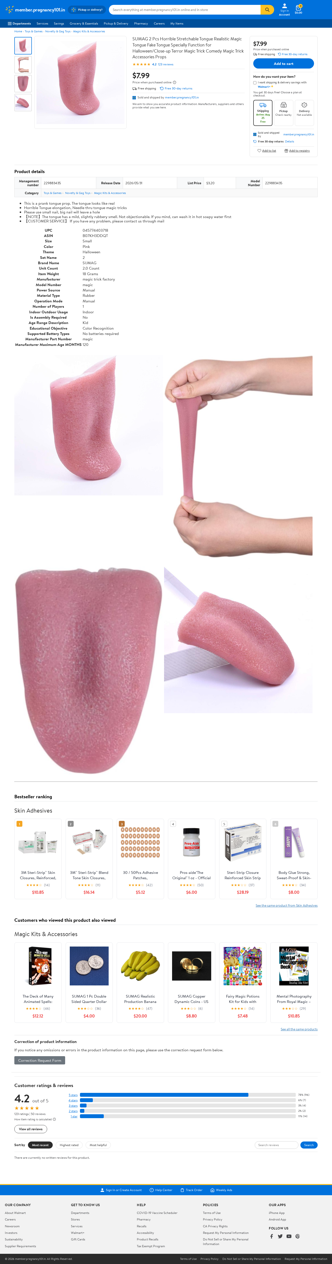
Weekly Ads (224, 1190)
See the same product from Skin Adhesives (287, 905)
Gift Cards (78, 1239)
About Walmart (15, 1213)
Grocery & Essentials (84, 23)
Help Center (163, 1190)
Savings (59, 23)
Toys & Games (34, 31)
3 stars (73, 1105)
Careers (159, 23)
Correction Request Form (39, 1060)
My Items (176, 23)
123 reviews (165, 64)
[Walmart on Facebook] (271, 1237)
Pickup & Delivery (116, 23)
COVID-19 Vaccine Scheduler (157, 1213)
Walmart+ (78, 1232)
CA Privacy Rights (215, 1226)
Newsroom (12, 1226)
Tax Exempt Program (151, 1246)
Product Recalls (147, 1239)
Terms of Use (212, 1213)
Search (309, 1145)
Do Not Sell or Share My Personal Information (251, 1259)
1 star (74, 1116)
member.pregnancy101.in (182, 97)
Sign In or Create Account (124, 1190)
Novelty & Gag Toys (57, 31)
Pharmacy (141, 23)
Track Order (194, 1190)
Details (289, 141)
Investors (11, 1232)
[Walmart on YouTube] (289, 1237)
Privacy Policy (212, 1219)
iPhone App (277, 1213)
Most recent (40, 1145)
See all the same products (299, 1029)
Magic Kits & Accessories (89, 31)
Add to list (269, 151)
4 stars (73, 1100)
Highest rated (69, 1145)
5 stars (73, 1095)
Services (42, 23)
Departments (22, 23)
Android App (277, 1219)
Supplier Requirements (20, 1246)
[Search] (267, 10)
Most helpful (98, 1145)
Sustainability (14, 1239)
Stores (75, 1219)
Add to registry (299, 151)
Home (18, 31)
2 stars (73, 1111)
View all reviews (31, 1129)
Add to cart (283, 63)
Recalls (141, 1226)
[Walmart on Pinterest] (297, 1237)
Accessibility (145, 1232)
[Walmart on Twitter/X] (280, 1237)
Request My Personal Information (226, 1232)
